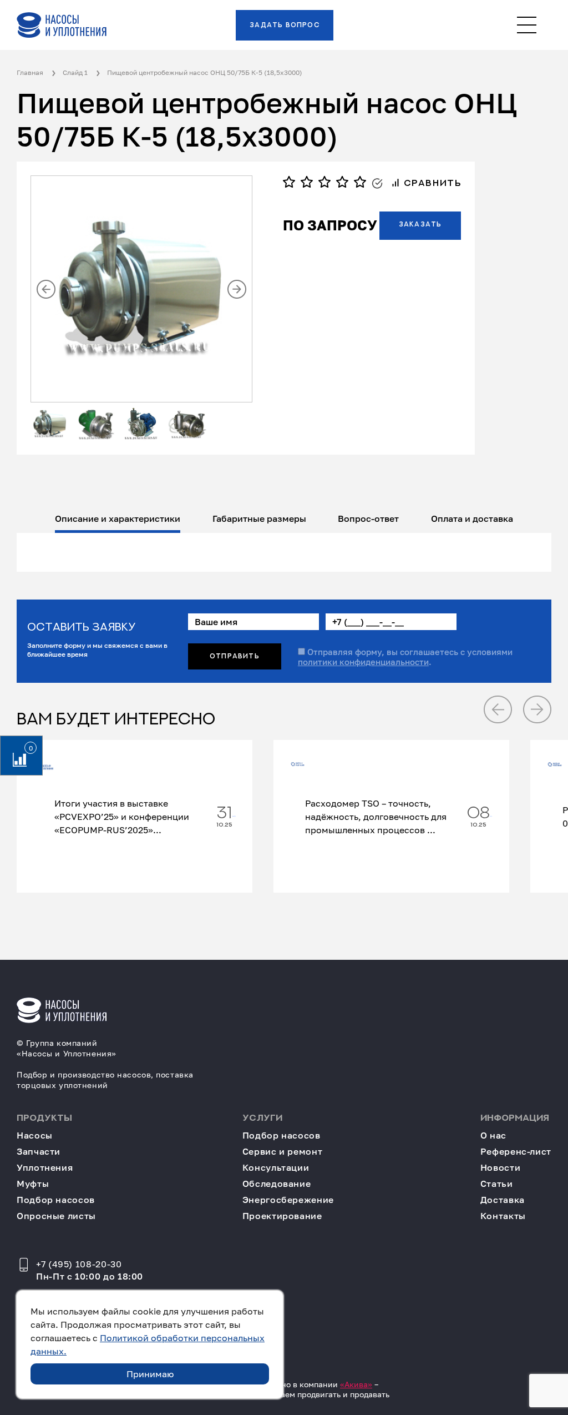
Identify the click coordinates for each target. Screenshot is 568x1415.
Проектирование (282, 1216)
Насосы (35, 1135)
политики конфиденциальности (363, 662)
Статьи (496, 1184)
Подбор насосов (56, 1200)
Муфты (33, 1184)
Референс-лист (515, 1151)
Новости (500, 1167)
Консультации (276, 1167)
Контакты (503, 1216)
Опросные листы (56, 1216)
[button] (46, 289)
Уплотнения (45, 1167)
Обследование (276, 1184)
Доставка (502, 1200)
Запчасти (38, 1151)
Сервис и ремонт (282, 1151)
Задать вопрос (285, 25)
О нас (493, 1135)
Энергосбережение (288, 1200)
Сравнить (430, 183)
